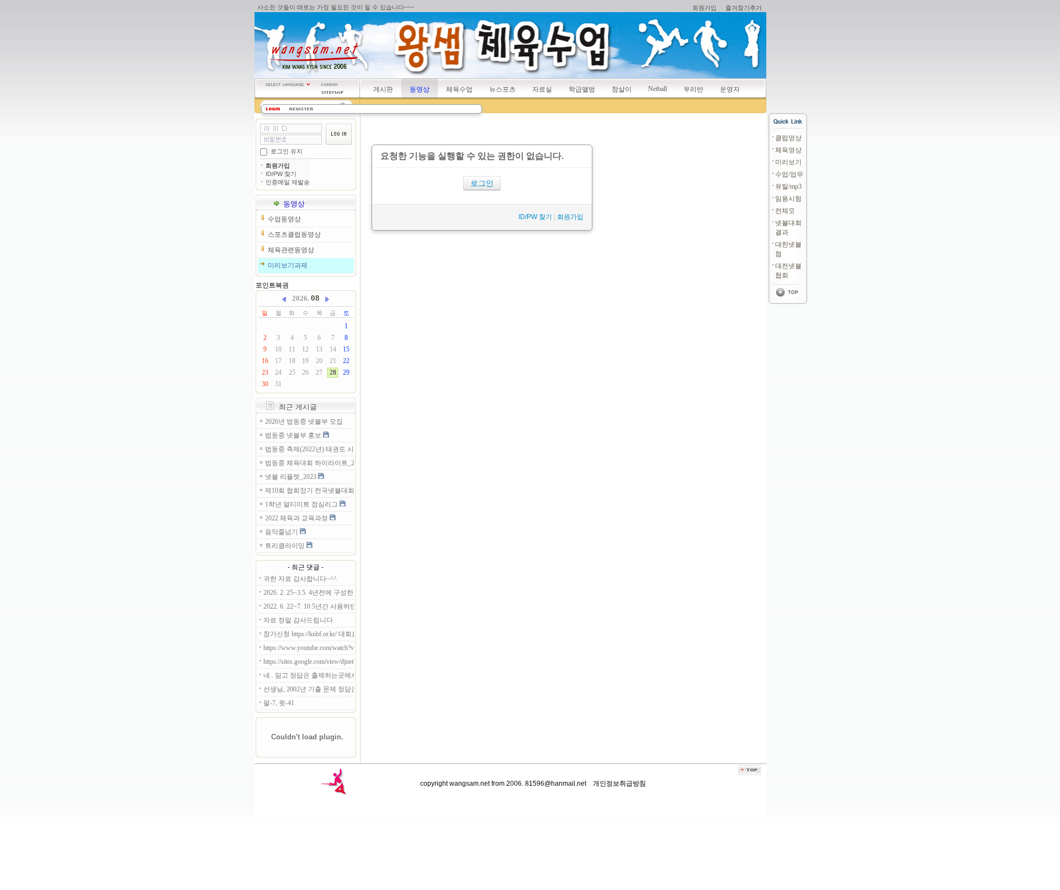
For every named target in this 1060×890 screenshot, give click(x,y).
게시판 (383, 89)
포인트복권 (272, 285)
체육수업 (459, 89)
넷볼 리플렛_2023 (291, 477)
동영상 (420, 89)
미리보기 (788, 162)
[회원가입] (301, 109)
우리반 (693, 89)
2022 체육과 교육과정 (297, 518)
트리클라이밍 (285, 546)
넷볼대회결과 (788, 227)
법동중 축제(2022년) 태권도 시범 (309, 449)
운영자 (730, 89)
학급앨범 (582, 89)
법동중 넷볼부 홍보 (294, 435)
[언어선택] (287, 85)
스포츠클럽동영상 (294, 234)
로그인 (482, 183)
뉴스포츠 (502, 89)
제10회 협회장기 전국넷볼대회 (309, 490)
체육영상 (788, 150)
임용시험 (788, 198)
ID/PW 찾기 (281, 173)
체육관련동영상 (291, 250)
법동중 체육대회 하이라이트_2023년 (309, 463)
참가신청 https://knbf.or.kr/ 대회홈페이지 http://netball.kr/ (308, 634)
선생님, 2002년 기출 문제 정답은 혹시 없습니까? (308, 689)
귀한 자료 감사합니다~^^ (300, 579)
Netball (657, 89)
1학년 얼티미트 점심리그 (302, 504)
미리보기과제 (288, 265)
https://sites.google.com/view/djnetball (308, 661)
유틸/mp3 (788, 186)
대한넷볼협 (788, 249)
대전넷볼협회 (788, 270)
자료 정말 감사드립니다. (299, 620)
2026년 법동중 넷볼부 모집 (304, 421)
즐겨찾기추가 (743, 7)
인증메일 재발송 (288, 182)
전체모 (785, 211)
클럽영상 (788, 138)
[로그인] (273, 109)
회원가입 (704, 7)
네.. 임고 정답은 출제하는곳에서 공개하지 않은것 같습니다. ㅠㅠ (308, 675)
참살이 (622, 89)
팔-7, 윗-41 (278, 703)
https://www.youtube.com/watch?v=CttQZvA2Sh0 (308, 648)
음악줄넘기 (282, 532)
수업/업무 (789, 174)
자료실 (542, 89)
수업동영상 (284, 219)
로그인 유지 (287, 151)
